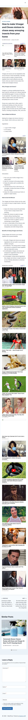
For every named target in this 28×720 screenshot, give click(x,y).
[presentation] (14, 628)
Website (5, 699)
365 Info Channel (6, 21)
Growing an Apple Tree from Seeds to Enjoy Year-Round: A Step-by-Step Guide (7, 602)
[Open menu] (25, 3)
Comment (6, 668)
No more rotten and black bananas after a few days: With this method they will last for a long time (20, 603)
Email (4, 693)
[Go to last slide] (4, 634)
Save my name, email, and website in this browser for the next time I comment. (13, 704)
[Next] (24, 634)
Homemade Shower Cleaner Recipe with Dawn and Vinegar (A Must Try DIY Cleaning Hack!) (13, 641)
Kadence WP (22, 716)
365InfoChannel (6, 39)
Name (5, 687)
